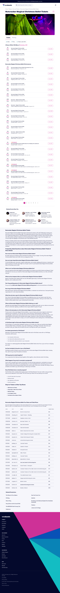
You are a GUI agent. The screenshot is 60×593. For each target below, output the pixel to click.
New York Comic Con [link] (35, 495)
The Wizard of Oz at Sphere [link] (11, 495)
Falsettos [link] (33, 505)
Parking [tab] (14, 37)
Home (6, 9)
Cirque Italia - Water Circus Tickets (15, 389)
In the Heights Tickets (12, 393)
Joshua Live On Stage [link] (35, 507)
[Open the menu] (55, 5)
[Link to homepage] (8, 5)
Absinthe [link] (33, 498)
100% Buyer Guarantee (34, 1)
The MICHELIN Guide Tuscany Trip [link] (13, 506)
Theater (10, 9)
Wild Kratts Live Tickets (12, 387)
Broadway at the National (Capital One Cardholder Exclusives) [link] (42, 501)
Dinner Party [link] (8, 500)
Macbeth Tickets (11, 391)
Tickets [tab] (8, 37)
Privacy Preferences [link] (5, 585)
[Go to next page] (38, 203)
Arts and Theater (16, 9)
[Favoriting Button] (53, 12)
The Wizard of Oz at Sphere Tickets (14, 395)
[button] (7, 42)
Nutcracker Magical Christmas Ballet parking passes (24, 285)
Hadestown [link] (8, 509)
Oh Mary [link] (8, 498)
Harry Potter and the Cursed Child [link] (13, 503)
